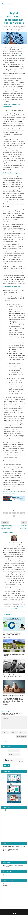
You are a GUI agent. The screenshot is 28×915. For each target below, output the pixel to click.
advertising (5, 491)
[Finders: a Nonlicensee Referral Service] (14, 645)
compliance (12, 491)
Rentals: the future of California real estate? (13, 865)
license (19, 491)
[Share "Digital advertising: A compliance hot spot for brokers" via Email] (23, 513)
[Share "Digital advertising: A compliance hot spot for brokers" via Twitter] (7, 513)
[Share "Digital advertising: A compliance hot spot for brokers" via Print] (14, 515)
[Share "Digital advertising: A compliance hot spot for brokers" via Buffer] (18, 513)
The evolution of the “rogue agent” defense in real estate (12, 675)
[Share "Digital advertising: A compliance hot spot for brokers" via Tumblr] (10, 513)
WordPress (23, 911)
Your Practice (14, 30)
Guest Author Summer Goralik (16, 26)
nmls (23, 491)
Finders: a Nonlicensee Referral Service (13, 654)
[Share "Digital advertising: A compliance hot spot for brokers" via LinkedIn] (15, 513)
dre (16, 491)
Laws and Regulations (15, 28)
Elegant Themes (12, 911)
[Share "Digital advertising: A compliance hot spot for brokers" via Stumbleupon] (20, 513)
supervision (12, 493)
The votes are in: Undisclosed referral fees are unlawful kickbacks (12, 634)
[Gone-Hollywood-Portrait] (14, 824)
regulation (5, 493)
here (20, 55)
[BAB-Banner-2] (14, 502)
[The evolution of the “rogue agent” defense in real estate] (14, 666)
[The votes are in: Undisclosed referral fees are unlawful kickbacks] (14, 624)
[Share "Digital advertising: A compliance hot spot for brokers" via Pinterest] (12, 513)
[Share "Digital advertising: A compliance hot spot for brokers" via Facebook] (4, 513)
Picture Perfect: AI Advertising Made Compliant (14, 846)
